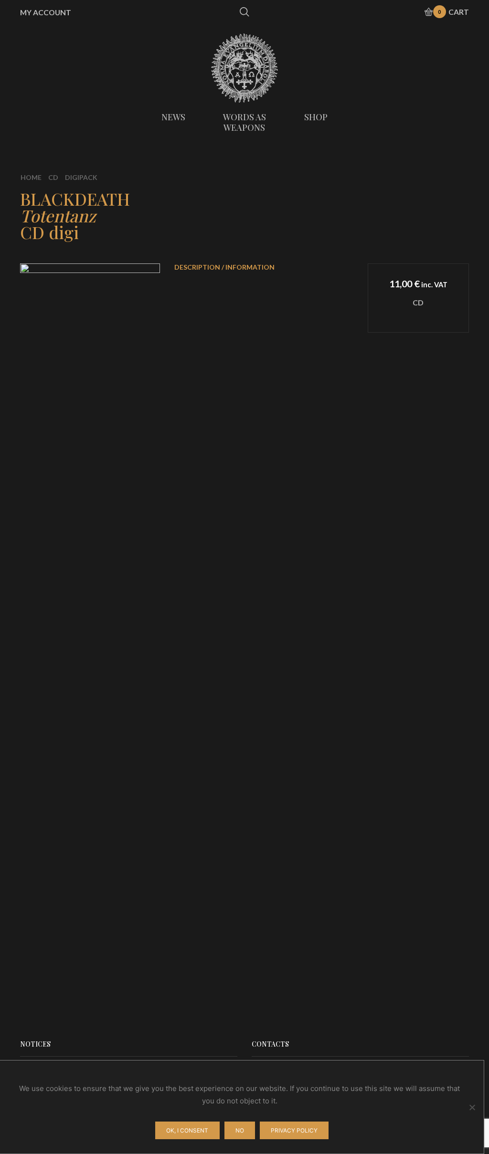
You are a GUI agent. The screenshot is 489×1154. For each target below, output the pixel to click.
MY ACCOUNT (45, 12)
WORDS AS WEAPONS (244, 122)
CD (53, 177)
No (239, 1130)
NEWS (173, 117)
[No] (472, 1107)
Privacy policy (294, 1130)
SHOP (316, 117)
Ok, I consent (187, 1130)
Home (31, 177)
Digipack (81, 177)
